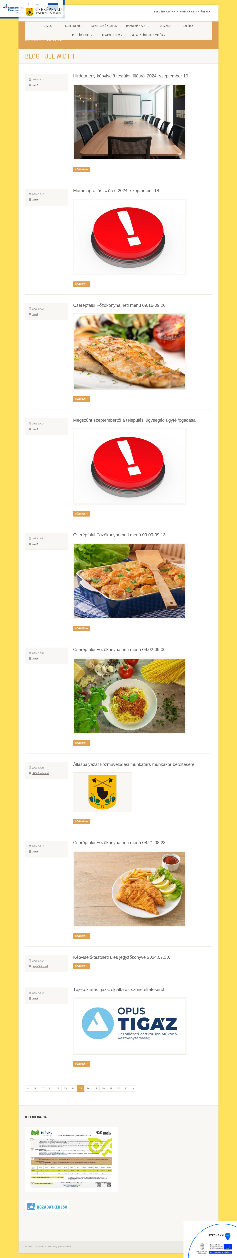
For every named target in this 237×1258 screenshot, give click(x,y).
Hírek (35, 85)
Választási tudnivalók (147, 35)
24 (72, 1088)
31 (126, 1088)
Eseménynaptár (164, 11)
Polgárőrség (81, 35)
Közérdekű (72, 26)
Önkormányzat (136, 26)
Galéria (188, 26)
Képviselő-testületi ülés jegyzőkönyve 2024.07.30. (121, 957)
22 (57, 1088)
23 (65, 1088)
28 (103, 1088)
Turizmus (164, 26)
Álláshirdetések (40, 773)
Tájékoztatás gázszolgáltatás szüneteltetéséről (118, 989)
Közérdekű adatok (104, 26)
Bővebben (80, 169)
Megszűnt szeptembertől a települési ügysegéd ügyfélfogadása (134, 420)
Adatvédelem (111, 35)
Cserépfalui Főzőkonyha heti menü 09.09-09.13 (119, 534)
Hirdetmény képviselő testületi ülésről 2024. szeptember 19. (131, 75)
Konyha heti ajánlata (195, 11)
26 (88, 1088)
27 (95, 1088)
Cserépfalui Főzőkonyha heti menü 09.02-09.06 (119, 649)
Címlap (49, 26)
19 (35, 1088)
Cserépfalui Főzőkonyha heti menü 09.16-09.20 (119, 305)
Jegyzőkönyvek (40, 966)
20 (42, 1088)
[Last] (133, 1088)
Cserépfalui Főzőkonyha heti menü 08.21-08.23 (119, 842)
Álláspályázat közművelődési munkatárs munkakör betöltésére (133, 764)
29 (110, 1088)
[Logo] (54, 12)
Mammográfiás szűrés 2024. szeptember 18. (116, 190)
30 (118, 1088)
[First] (28, 1088)
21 (50, 1088)
